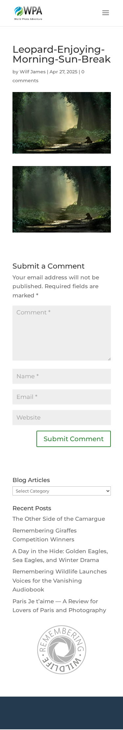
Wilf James (33, 72)
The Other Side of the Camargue (58, 518)
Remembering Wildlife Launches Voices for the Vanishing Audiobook (59, 580)
